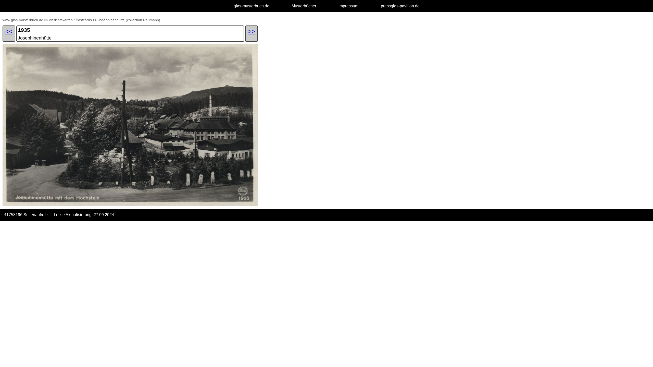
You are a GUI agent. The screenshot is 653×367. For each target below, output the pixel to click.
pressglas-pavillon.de (400, 6)
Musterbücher (304, 6)
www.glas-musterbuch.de (23, 20)
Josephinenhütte (35, 38)
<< (8, 31)
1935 (24, 30)
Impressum (348, 6)
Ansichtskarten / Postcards (70, 20)
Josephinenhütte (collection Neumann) (129, 20)
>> (46, 20)
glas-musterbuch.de (251, 6)
